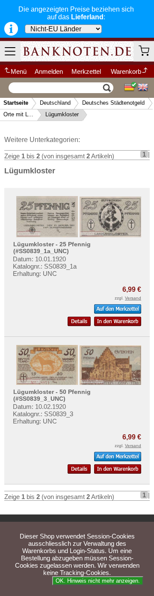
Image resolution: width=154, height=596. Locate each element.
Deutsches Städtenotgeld (113, 103)
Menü (19, 71)
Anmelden (49, 71)
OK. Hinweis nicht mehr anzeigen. (98, 581)
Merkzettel (86, 71)
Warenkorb (126, 71)
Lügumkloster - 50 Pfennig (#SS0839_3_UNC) (52, 395)
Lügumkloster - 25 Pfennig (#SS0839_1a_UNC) (52, 247)
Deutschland (55, 103)
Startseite (15, 103)
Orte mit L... (18, 114)
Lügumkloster (62, 114)
